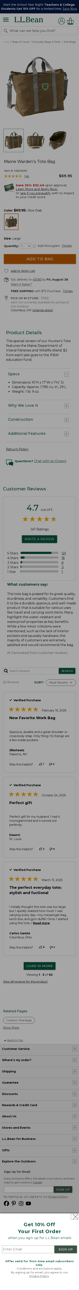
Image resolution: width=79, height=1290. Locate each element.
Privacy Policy (39, 1276)
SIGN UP (66, 1249)
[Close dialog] (74, 1216)
